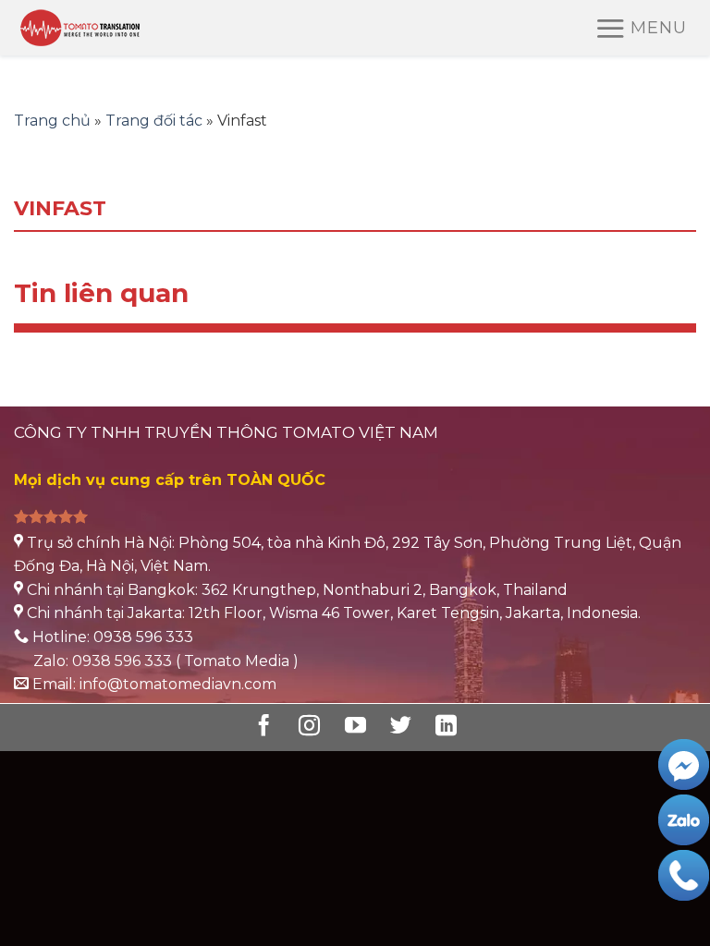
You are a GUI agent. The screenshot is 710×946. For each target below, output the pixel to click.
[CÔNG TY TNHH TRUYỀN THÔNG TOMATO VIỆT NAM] (109, 28)
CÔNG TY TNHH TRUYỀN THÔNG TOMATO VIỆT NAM (226, 432)
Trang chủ (52, 120)
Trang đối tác (153, 120)
